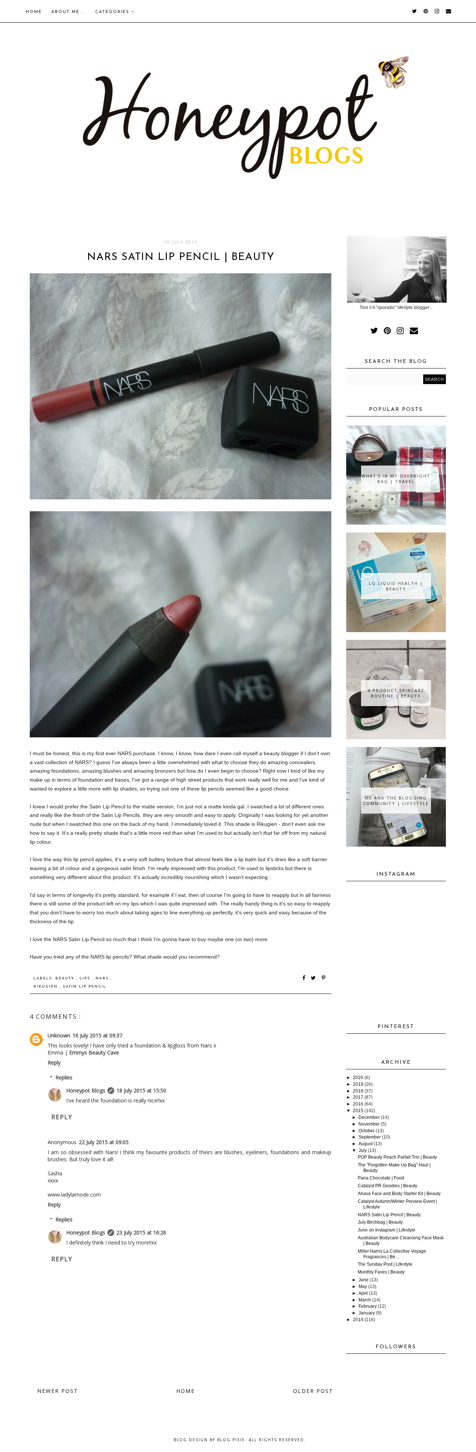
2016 (358, 1104)
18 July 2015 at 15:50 (141, 1090)
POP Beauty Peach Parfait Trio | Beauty (397, 1157)
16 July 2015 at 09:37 (97, 1035)
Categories (113, 12)
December (369, 1117)
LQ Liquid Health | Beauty (396, 586)
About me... (67, 12)
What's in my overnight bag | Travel (395, 478)
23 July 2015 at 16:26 (141, 1232)
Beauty (65, 978)
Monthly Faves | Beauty (381, 1272)
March (364, 1300)
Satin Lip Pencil (84, 987)
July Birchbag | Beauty (380, 1222)
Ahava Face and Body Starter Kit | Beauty (399, 1193)
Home (34, 12)
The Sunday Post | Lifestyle (385, 1264)
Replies (64, 1077)
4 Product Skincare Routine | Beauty (396, 693)
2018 (358, 1091)
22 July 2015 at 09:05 (104, 1142)
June (363, 1279)
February (367, 1306)
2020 (358, 1077)
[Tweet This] (315, 978)
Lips (86, 978)
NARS (103, 978)
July (362, 1150)
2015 (358, 1110)
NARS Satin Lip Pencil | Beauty (389, 1214)
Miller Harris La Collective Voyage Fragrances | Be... (392, 1254)
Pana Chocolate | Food (381, 1178)
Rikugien (46, 987)
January (366, 1313)
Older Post (313, 1390)
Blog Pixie (231, 1439)
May (362, 1286)
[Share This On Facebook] (304, 978)
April (363, 1293)
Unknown (59, 1035)
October (366, 1130)
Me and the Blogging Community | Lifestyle (396, 800)
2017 (358, 1097)
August (365, 1143)
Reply (54, 1062)
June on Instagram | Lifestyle (386, 1230)
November (369, 1124)
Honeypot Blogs (85, 1090)
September (369, 1137)
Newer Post (57, 1390)
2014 (358, 1319)
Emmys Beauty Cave (94, 1052)
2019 (358, 1084)
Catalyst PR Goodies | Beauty (387, 1185)
